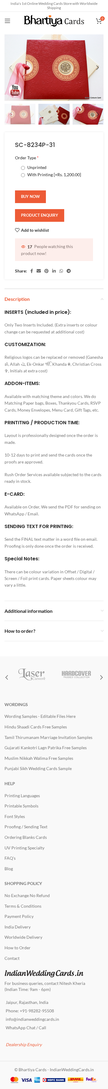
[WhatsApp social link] (61, 271)
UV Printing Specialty (24, 847)
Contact (12, 958)
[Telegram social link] (69, 271)
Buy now (30, 196)
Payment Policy (19, 916)
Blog (8, 868)
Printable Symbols (21, 805)
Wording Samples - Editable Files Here (40, 716)
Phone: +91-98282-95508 (30, 1010)
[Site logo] (54, 20)
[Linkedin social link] (54, 271)
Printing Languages (22, 795)
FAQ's (10, 858)
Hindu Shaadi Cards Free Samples (35, 726)
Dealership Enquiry (24, 1044)
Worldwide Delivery (23, 937)
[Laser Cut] (31, 674)
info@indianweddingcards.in (32, 1019)
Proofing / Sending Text (25, 826)
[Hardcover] (76, 674)
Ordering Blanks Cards (25, 837)
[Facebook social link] (31, 271)
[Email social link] (39, 271)
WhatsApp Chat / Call (26, 1027)
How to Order (17, 947)
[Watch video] (15, 90)
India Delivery (17, 926)
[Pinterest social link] (46, 271)
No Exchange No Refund (27, 895)
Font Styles (14, 816)
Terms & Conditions (22, 906)
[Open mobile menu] (8, 21)
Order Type (27, 157)
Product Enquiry (39, 215)
